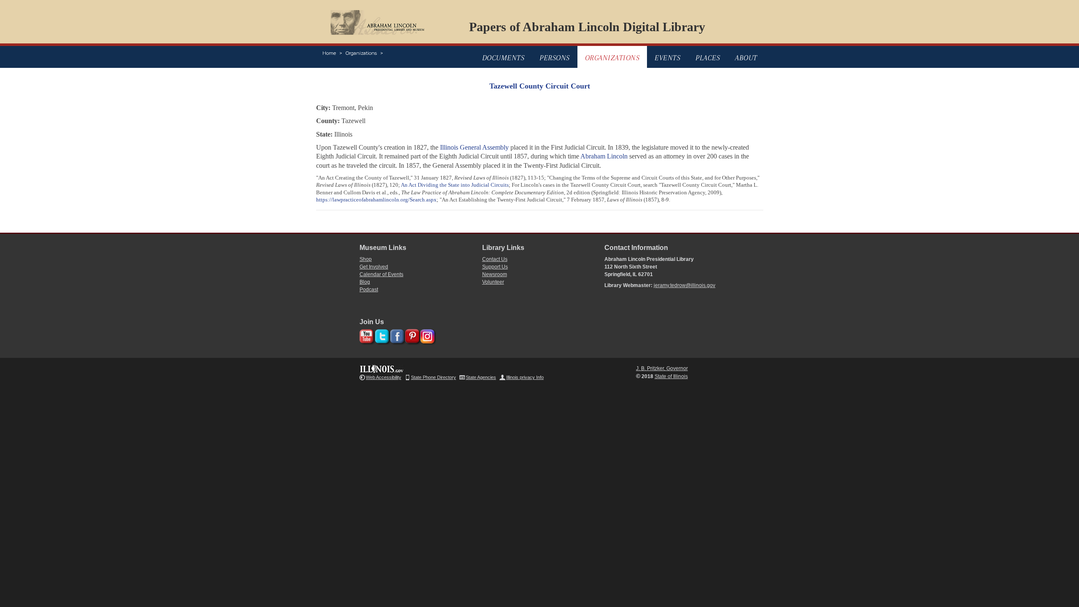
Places (707, 58)
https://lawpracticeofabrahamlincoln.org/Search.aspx (376, 199)
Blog (365, 282)
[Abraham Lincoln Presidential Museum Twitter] (381, 335)
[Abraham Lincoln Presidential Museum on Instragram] (426, 335)
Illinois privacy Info (525, 377)
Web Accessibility (383, 377)
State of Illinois (671, 376)
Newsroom (494, 274)
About (746, 58)
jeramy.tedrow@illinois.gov (684, 285)
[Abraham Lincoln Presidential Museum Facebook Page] (396, 335)
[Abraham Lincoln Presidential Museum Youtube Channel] (366, 335)
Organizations (361, 53)
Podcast (369, 290)
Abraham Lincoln (604, 156)
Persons (555, 58)
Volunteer (493, 282)
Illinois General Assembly (474, 147)
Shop (366, 259)
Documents (503, 58)
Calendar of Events (381, 274)
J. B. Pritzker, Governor (662, 368)
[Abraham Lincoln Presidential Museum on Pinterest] (411, 335)
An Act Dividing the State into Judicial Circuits (455, 185)
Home (329, 53)
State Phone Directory (433, 377)
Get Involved (374, 267)
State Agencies (481, 377)
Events (667, 58)
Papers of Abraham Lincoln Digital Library (587, 27)
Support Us (495, 267)
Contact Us (494, 259)
